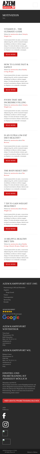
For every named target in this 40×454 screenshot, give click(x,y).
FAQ (4, 345)
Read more (11, 54)
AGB (4, 407)
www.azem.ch (7, 343)
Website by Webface (32, 452)
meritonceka (14, 34)
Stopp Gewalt (10, 292)
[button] (20, 315)
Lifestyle (25, 34)
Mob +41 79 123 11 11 (9, 339)
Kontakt (6, 302)
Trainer (6, 295)
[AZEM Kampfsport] (9, 5)
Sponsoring (7, 299)
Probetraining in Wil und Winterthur (14, 287)
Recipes (11, 71)
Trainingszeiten (8, 297)
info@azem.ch (7, 341)
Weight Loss (7, 36)
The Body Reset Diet (16, 170)
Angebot (6, 290)
